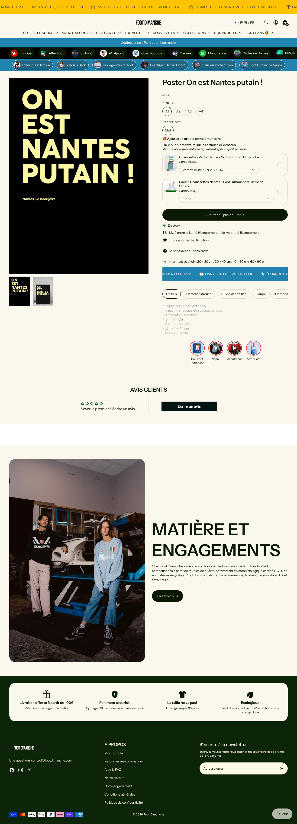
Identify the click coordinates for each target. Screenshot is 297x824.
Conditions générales (119, 794)
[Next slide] (141, 176)
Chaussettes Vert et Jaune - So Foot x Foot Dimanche (219, 157)
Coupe (261, 294)
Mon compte (113, 753)
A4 (201, 111)
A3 (189, 111)
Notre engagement (118, 786)
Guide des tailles (233, 294)
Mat (168, 130)
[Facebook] (11, 770)
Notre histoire (114, 778)
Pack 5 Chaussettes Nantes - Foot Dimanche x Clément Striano (221, 184)
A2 (178, 111)
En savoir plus (167, 596)
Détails (171, 294)
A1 (167, 111)
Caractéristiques (199, 294)
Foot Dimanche (153, 814)
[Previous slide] (17, 176)
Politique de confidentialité (123, 802)
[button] (19, 291)
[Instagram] (20, 770)
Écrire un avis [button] (189, 406)
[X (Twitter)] (29, 770)
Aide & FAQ (112, 770)
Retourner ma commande (123, 761)
